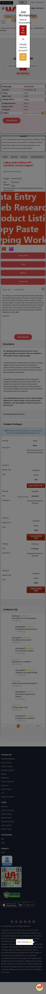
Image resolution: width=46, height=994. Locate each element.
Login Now (23, 56)
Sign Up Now (23, 30)
